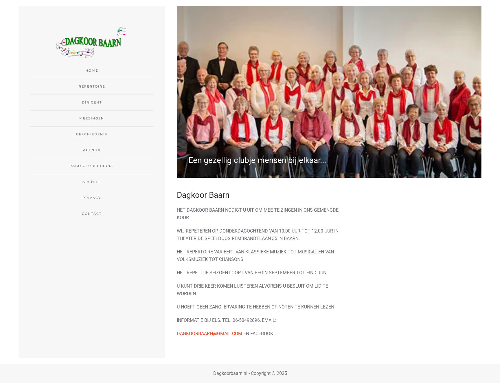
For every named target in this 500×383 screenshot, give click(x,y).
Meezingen (91, 118)
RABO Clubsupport (91, 166)
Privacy (91, 198)
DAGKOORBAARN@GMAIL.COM (209, 333)
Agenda (92, 150)
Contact (92, 214)
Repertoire (92, 86)
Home (91, 70)
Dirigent (92, 102)
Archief (91, 182)
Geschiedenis (91, 134)
